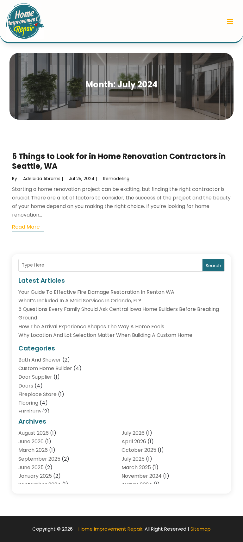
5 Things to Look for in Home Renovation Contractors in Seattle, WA (119, 161)
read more (26, 226)
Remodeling (116, 178)
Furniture (29, 411)
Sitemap (200, 529)
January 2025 (35, 476)
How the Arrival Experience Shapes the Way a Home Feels (91, 326)
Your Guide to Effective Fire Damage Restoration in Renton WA (96, 292)
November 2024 (142, 476)
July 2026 (133, 433)
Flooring (28, 402)
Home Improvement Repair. (110, 529)
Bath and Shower (39, 359)
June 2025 (31, 467)
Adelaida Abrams (41, 178)
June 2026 (31, 441)
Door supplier (35, 377)
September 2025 (39, 459)
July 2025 (133, 459)
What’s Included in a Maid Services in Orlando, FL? (79, 300)
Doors (25, 385)
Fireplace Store (37, 394)
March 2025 (136, 467)
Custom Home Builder (45, 368)
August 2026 (33, 433)
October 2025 (139, 450)
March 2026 (33, 450)
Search (213, 265)
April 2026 (134, 441)
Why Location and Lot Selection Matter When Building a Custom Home (105, 335)
